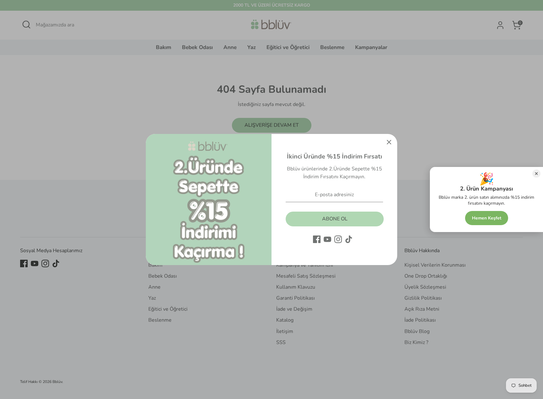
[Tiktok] (349, 239)
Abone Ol (335, 218)
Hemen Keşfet (486, 218)
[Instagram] (338, 239)
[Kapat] (389, 142)
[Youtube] (327, 239)
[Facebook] (317, 239)
